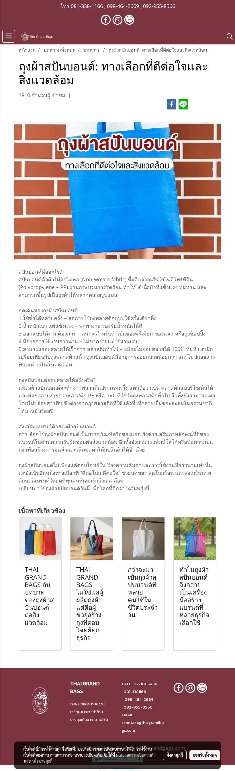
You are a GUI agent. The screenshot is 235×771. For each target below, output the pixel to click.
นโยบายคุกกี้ (42, 761)
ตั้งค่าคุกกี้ (175, 755)
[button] (228, 36)
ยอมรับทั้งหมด (205, 755)
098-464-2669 (123, 6)
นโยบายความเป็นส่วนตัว (136, 755)
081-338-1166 (87, 6)
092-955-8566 (159, 6)
